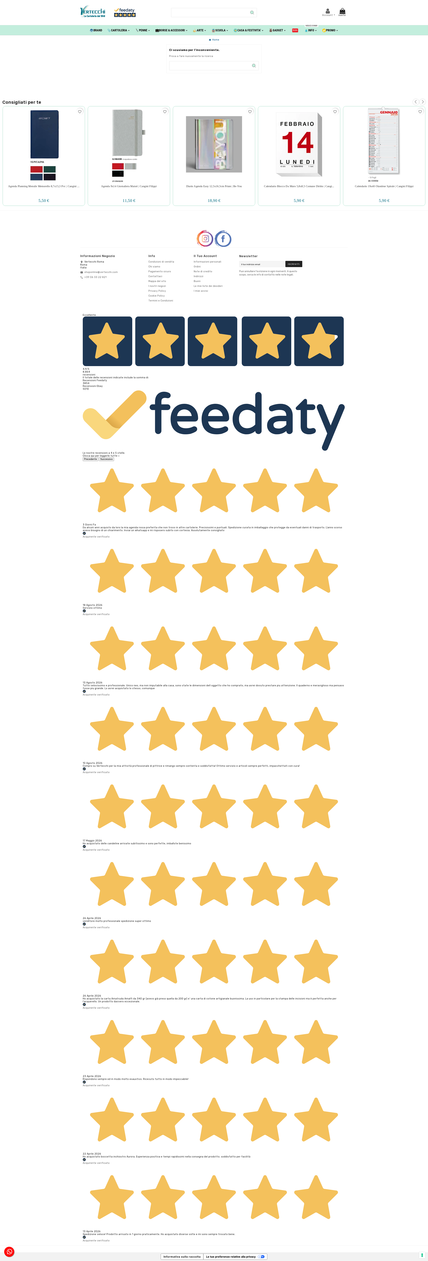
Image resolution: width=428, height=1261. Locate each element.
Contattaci (155, 276)
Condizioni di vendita (161, 261)
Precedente (90, 459)
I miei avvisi (201, 291)
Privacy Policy (157, 291)
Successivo (106, 459)
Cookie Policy (156, 295)
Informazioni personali (207, 261)
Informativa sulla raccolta (182, 1256)
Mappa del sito (157, 281)
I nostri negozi (157, 286)
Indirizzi (198, 276)
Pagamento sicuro (159, 271)
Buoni (197, 281)
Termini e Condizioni (160, 300)
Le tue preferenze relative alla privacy (231, 1256)
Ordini (197, 266)
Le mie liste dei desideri (208, 286)
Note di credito (203, 271)
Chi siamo (154, 266)
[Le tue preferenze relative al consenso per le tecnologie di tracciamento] (422, 1255)
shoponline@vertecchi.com (101, 272)
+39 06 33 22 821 (95, 277)
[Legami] (295, 30)
